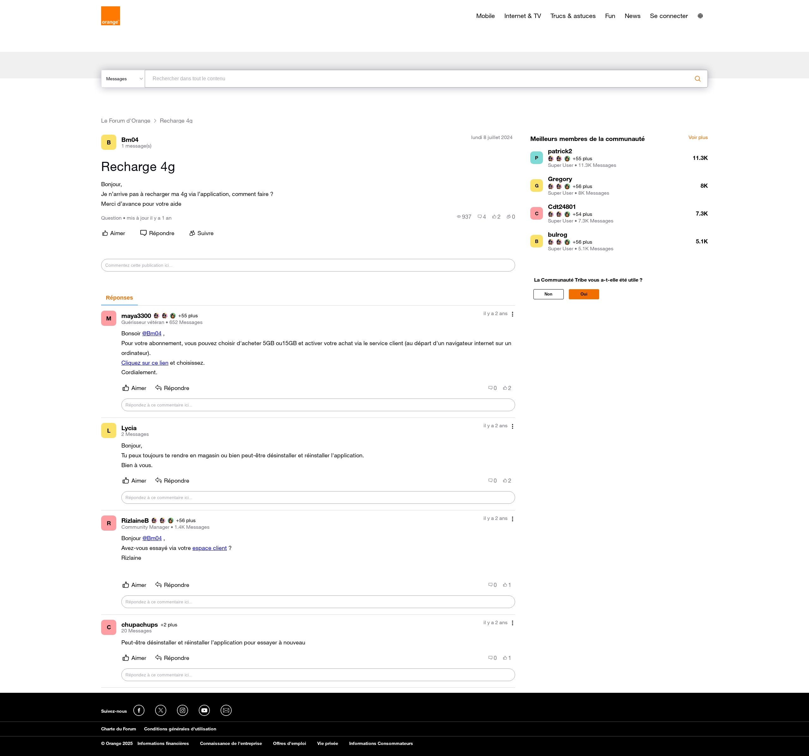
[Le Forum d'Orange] (110, 16)
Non (548, 294)
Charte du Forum (118, 729)
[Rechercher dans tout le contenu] (698, 79)
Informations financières (163, 743)
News (633, 16)
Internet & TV (522, 16)
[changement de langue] (700, 15)
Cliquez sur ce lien (144, 362)
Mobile (485, 16)
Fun (610, 16)
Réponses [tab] (119, 298)
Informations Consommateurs (381, 743)
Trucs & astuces (573, 16)
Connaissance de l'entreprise (231, 743)
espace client (209, 547)
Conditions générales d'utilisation (180, 729)
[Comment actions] (512, 314)
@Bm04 (151, 333)
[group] (464, 216)
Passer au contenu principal (33, 5)
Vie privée (327, 743)
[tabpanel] (308, 497)
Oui (584, 294)
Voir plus (698, 137)
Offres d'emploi (289, 743)
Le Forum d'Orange (125, 120)
